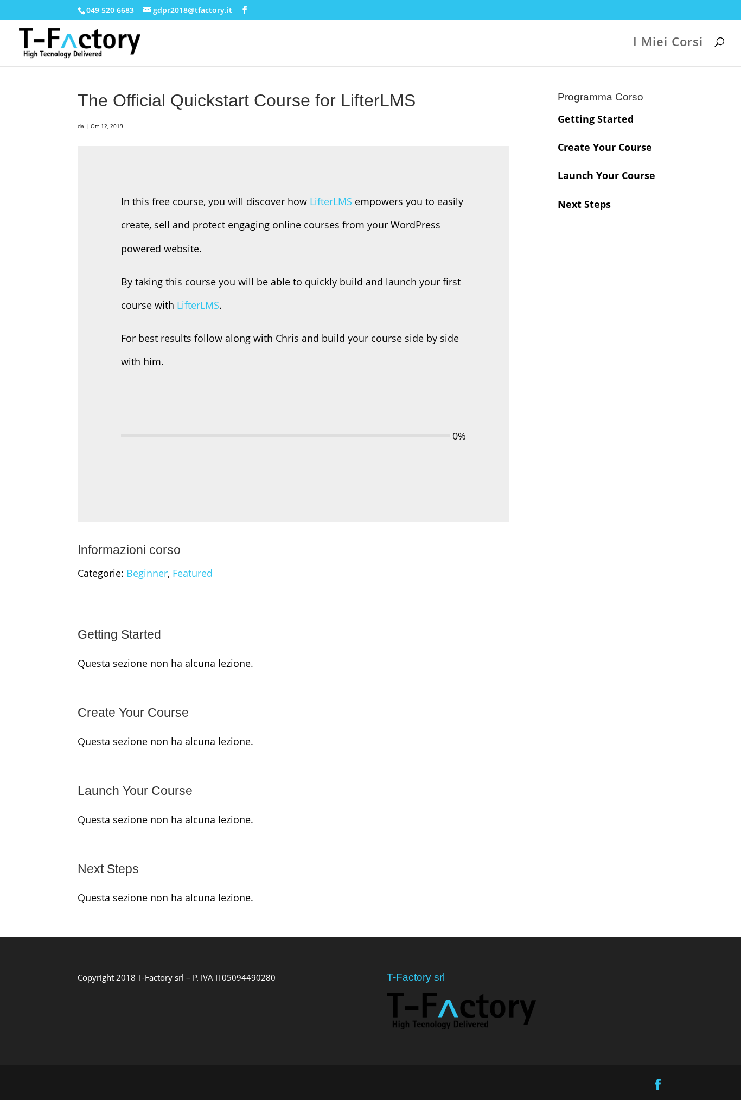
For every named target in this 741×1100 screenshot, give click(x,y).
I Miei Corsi (668, 43)
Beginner (147, 573)
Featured (193, 573)
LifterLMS (331, 201)
